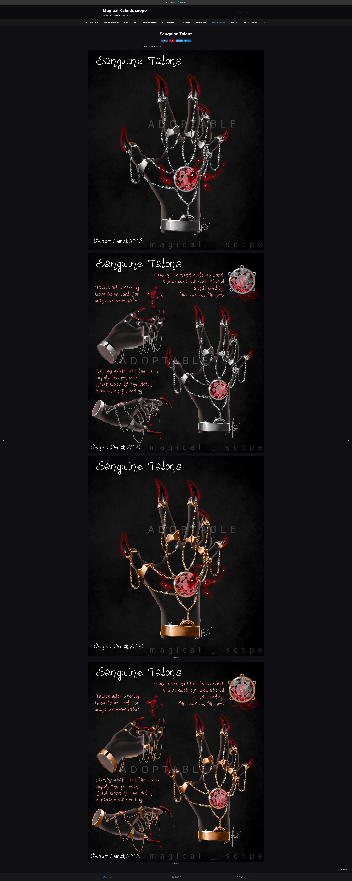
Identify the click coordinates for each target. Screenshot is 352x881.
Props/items (201, 22)
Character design (149, 22)
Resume (246, 12)
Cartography (168, 22)
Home (239, 12)
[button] (344, 869)
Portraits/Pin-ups (111, 22)
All (265, 22)
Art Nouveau (184, 22)
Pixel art (234, 22)
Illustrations (130, 22)
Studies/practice (251, 22)
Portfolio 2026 (91, 22)
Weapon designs (218, 22)
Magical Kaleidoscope (125, 10)
